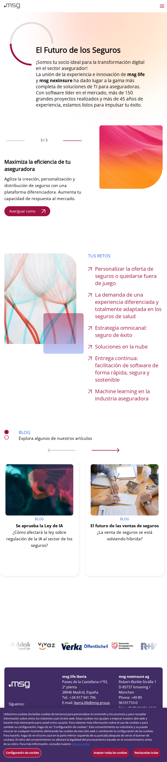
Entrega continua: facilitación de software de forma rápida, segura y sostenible (126, 368)
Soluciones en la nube (121, 346)
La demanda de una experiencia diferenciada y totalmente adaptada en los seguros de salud (128, 305)
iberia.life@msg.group (92, 702)
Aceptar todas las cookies (110, 753)
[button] (16, 140)
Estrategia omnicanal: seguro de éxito (121, 331)
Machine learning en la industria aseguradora (122, 395)
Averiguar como (22, 211)
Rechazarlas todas (146, 753)
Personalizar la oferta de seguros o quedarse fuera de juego (126, 276)
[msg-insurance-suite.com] (12, 7)
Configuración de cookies (22, 753)
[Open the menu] (162, 6)
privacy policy (81, 744)
